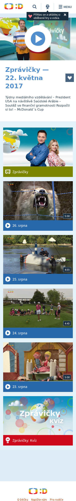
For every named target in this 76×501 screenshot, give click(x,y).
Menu (68, 7)
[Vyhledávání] (34, 6)
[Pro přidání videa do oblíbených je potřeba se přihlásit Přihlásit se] (69, 78)
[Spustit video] (38, 39)
